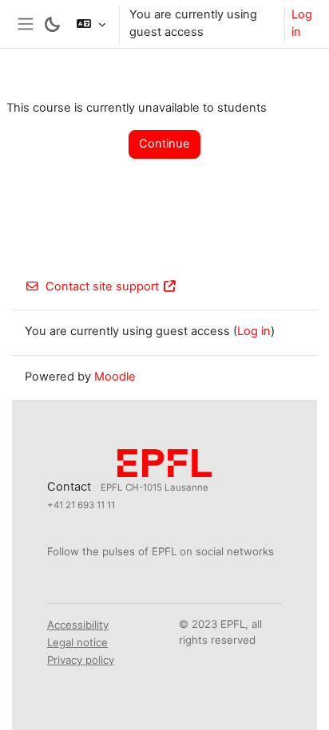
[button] (90, 24)
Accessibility (78, 624)
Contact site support (102, 286)
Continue (164, 143)
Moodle (115, 376)
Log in (301, 23)
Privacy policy (80, 659)
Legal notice (77, 642)
